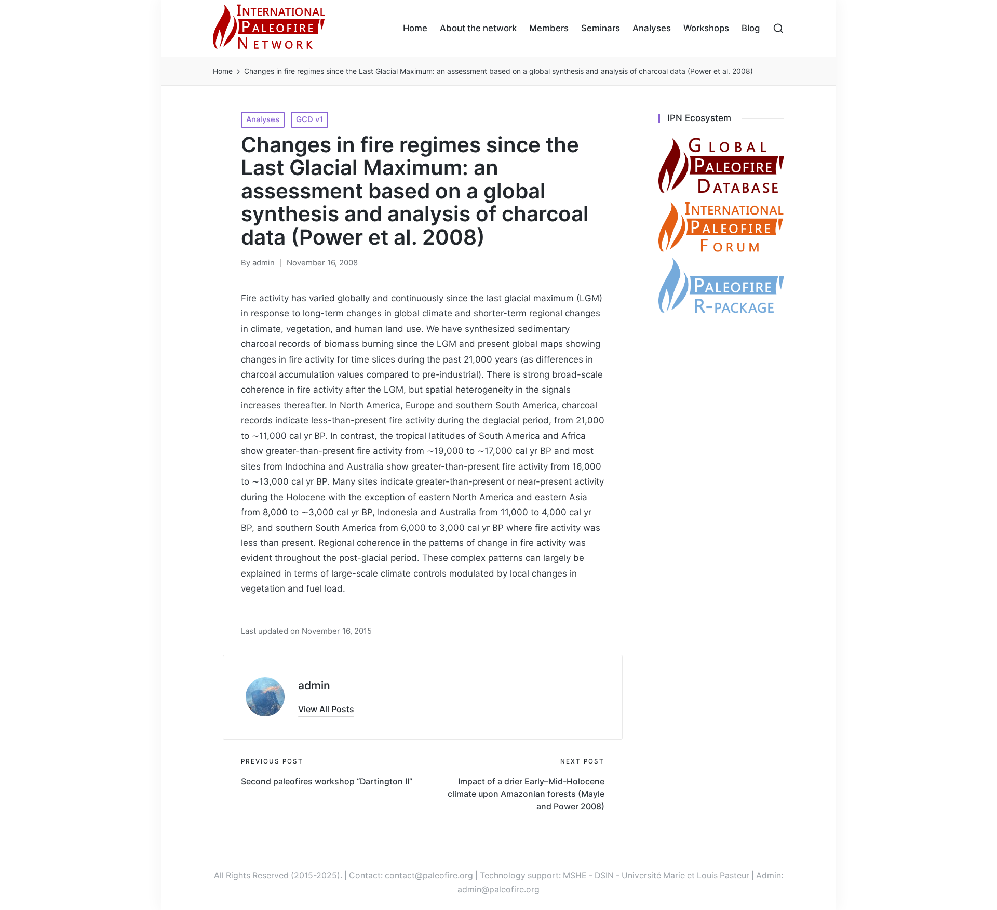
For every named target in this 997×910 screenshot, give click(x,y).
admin (314, 685)
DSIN (604, 875)
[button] (326, 709)
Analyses (262, 119)
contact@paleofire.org (429, 875)
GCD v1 (309, 119)
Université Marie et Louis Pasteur (685, 875)
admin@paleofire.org (498, 889)
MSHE (575, 875)
